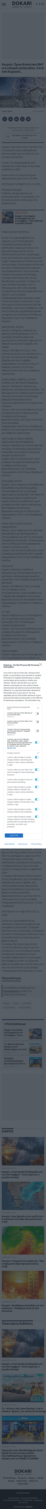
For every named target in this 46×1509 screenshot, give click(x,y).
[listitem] (23, 708)
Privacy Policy (36, 844)
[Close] (41, 665)
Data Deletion (10, 844)
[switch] (37, 713)
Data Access (23, 844)
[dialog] (23, 755)
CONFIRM (14, 835)
